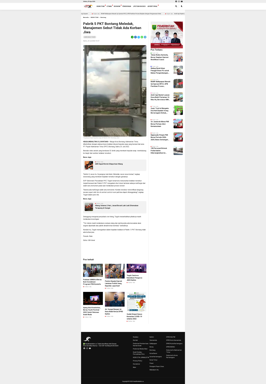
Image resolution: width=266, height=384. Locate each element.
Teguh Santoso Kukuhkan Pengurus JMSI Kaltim (134, 277)
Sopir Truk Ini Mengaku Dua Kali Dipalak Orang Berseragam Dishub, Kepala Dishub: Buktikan (160, 110)
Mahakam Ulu (154, 370)
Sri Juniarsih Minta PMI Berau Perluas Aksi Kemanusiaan (160, 124)
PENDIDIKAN (126, 6)
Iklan (134, 367)
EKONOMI (117, 6)
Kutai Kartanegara (156, 356)
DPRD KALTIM (170, 337)
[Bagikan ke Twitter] (138, 37)
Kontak (135, 340)
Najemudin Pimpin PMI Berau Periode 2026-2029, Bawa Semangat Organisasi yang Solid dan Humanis (159, 137)
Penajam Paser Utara (157, 366)
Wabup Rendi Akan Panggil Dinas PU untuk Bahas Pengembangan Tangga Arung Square (160, 70)
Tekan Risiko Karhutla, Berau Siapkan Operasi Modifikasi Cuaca (159, 57)
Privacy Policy (137, 361)
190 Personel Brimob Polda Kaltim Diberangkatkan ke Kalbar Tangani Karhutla (160, 150)
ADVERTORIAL (152, 6)
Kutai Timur (153, 360)
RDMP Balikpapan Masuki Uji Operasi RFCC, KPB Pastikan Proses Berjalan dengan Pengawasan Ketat (114, 13)
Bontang (103, 17)
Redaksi (135, 337)
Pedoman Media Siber (140, 349)
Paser (152, 363)
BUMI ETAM (101, 6)
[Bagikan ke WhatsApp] (141, 37)
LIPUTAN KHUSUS (139, 6)
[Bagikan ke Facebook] (135, 37)
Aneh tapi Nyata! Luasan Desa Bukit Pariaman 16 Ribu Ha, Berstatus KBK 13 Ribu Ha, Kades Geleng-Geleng (160, 97)
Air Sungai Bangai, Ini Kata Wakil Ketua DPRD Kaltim (114, 311)
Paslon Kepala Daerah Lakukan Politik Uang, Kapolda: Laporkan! (113, 283)
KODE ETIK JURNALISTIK (141, 357)
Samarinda (153, 340)
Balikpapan (153, 343)
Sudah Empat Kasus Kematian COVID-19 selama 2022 (134, 316)
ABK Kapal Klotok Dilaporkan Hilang (109, 164)
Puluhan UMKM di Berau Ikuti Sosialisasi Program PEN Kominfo (92, 282)
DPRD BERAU (170, 347)
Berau (152, 347)
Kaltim (152, 337)
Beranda (86, 17)
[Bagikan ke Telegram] (144, 37)
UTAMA (109, 6)
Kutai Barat (153, 353)
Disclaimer (136, 364)
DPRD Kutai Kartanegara (174, 343)
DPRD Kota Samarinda (173, 340)
